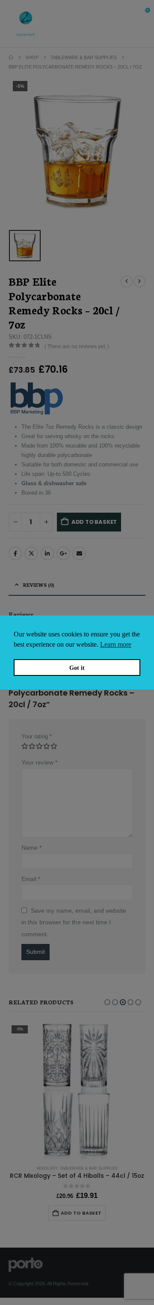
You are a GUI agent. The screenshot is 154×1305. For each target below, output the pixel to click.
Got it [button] (77, 667)
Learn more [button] (115, 644)
